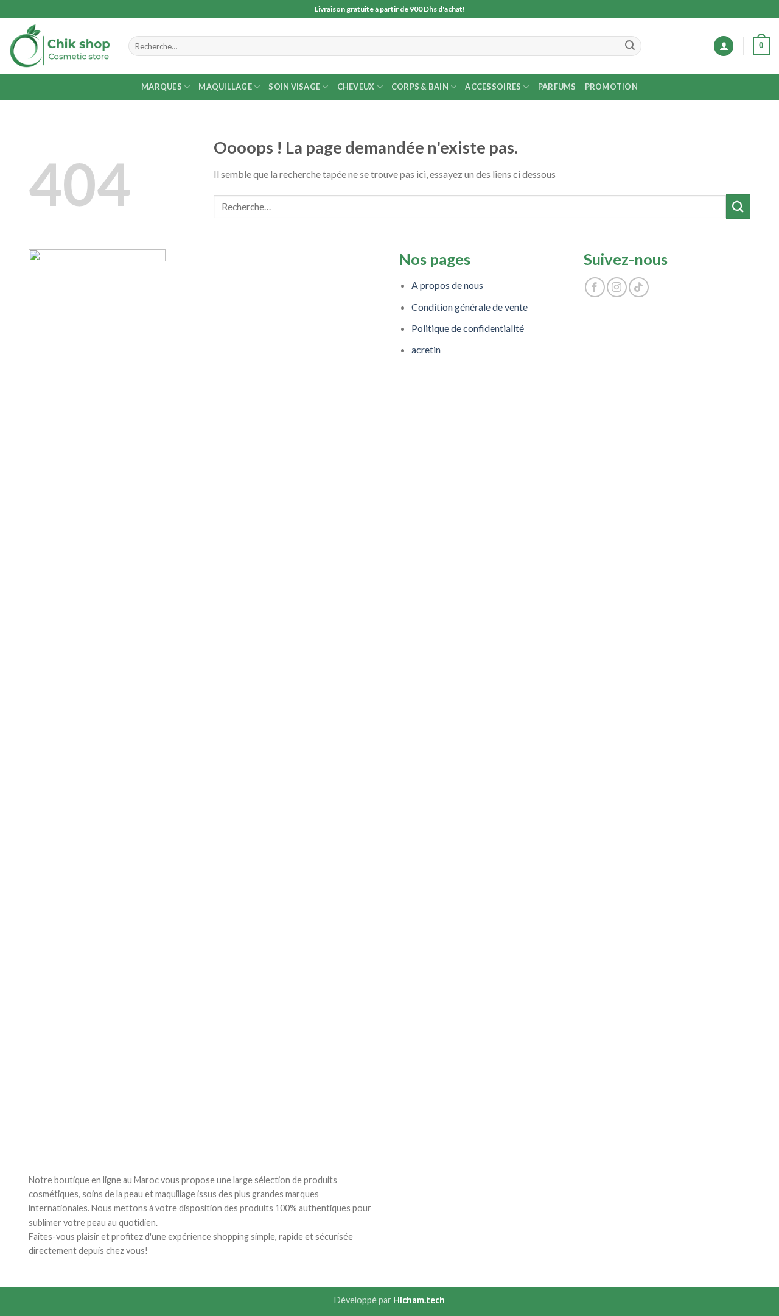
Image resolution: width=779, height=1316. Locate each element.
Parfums (557, 86)
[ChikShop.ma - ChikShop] (59, 46)
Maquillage (225, 86)
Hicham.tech (419, 1300)
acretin (426, 349)
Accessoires (493, 86)
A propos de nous (447, 285)
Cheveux (356, 86)
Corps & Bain (420, 86)
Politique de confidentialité (467, 328)
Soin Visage (294, 86)
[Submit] (630, 46)
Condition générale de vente (469, 307)
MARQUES (161, 86)
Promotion (611, 86)
